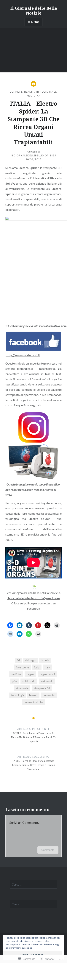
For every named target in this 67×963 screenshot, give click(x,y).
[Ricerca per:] (34, 884)
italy (53, 91)
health (29, 91)
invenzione (22, 667)
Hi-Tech (41, 91)
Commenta (48, 849)
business (16, 91)
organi (30, 674)
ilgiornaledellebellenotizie (32, 155)
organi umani (47, 674)
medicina (33, 95)
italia (36, 667)
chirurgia (30, 660)
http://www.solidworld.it (23, 355)
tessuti (33, 695)
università (49, 695)
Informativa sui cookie (21, 947)
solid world (28, 681)
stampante (22, 688)
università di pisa (33, 702)
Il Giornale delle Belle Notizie (33, 10)
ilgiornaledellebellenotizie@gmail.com (33, 598)
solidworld (47, 681)
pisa (14, 681)
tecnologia (17, 695)
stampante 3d (42, 688)
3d (18, 660)
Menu (35, 22)
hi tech (45, 660)
